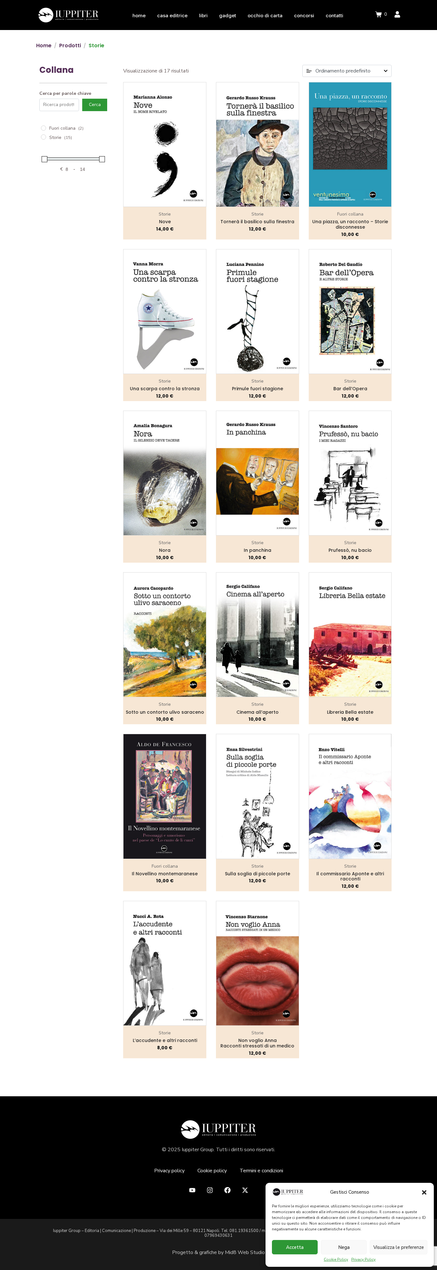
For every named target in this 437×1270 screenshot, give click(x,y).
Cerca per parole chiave (65, 93)
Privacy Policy (363, 1260)
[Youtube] (192, 1190)
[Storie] (43, 137)
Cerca (95, 105)
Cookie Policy (336, 1260)
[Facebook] (227, 1190)
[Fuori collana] (43, 128)
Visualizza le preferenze (398, 1247)
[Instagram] (209, 1190)
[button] (424, 1192)
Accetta (295, 1247)
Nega (344, 1247)
